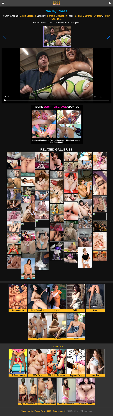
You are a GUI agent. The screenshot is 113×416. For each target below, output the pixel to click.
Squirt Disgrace (28, 16)
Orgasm (98, 16)
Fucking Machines (83, 16)
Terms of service (27, 411)
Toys (59, 19)
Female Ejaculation (57, 16)
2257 (49, 411)
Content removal (59, 411)
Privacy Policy (40, 411)
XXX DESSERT (56, 3)
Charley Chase (56, 11)
